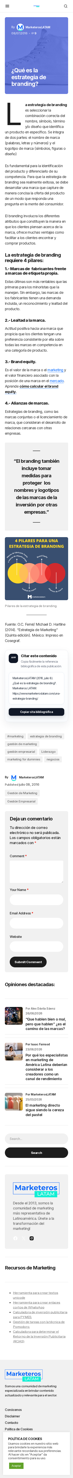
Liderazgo (48, 752)
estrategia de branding (46, 736)
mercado (57, 381)
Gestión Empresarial (21, 801)
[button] (7, 6)
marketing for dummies (23, 759)
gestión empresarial (21, 752)
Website (16, 937)
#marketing (15, 736)
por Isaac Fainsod (38, 1044)
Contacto (11, 1423)
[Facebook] (15, 1238)
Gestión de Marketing (22, 793)
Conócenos (13, 1410)
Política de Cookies (19, 1429)
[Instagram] (32, 1238)
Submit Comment (28, 962)
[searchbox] (36, 1138)
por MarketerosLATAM (41, 1094)
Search (36, 1153)
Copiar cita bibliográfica (36, 712)
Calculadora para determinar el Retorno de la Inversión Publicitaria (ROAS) (39, 1336)
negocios (53, 759)
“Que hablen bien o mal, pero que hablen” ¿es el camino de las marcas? (46, 1024)
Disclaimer (12, 1416)
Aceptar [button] (16, 1465)
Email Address (21, 913)
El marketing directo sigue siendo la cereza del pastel (45, 1110)
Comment (18, 856)
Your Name (19, 890)
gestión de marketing (22, 744)
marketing (55, 370)
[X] (23, 1238)
